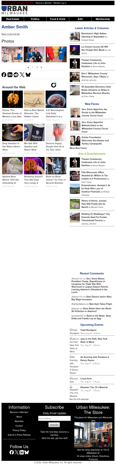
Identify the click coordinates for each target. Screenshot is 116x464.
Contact (19, 425)
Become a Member (19, 412)
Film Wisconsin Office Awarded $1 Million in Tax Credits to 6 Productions (94, 175)
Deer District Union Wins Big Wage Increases (91, 298)
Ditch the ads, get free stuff (54, 438)
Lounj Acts (86, 378)
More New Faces (78, 147)
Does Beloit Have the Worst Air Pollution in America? (91, 310)
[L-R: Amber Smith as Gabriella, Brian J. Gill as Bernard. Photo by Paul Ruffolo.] (34, 54)
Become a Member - (44, 3)
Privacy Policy (19, 430)
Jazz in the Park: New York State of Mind (93, 340)
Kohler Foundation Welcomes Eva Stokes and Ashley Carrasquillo (95, 140)
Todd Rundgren (88, 329)
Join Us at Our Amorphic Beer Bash (19, 3)
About (19, 416)
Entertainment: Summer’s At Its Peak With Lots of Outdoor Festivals (95, 188)
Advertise (19, 421)
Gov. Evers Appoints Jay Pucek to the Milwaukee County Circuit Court (94, 112)
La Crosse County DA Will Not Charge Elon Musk (94, 48)
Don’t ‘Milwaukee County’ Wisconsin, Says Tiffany (94, 75)
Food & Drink (57, 19)
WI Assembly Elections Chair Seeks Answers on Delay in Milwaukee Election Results (96, 89)
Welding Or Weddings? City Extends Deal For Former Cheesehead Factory (95, 217)
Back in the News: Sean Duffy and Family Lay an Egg (91, 317)
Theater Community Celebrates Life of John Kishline (93, 63)
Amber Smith (15, 27)
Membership (103, 19)
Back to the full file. (11, 33)
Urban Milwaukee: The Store (93, 409)
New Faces (92, 104)
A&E (80, 19)
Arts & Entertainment (91, 154)
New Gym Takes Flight (100, 303)
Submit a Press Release (19, 434)
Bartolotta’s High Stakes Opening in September (93, 35)
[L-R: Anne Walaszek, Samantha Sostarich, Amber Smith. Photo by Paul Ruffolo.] (56, 54)
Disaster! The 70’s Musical (94, 387)
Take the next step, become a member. (54, 433)
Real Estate (12, 19)
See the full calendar (79, 399)
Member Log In (59, 3)
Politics (35, 19)
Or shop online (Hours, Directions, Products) (93, 457)
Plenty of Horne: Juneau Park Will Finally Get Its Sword (93, 203)
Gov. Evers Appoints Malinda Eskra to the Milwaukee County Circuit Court (95, 127)
